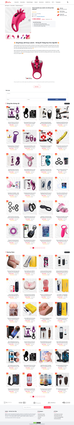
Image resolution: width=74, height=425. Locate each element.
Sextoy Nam (10, 252)
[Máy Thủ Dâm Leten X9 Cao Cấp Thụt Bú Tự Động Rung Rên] (62, 309)
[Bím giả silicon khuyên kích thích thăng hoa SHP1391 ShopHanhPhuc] (46, 309)
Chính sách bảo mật (41, 415)
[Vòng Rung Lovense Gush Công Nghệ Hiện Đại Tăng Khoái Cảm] (46, 160)
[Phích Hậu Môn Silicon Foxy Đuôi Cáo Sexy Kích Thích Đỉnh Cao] (46, 333)
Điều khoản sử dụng (41, 414)
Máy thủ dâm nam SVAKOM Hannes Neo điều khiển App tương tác (13, 295)
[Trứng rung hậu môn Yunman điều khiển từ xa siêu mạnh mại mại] (13, 380)
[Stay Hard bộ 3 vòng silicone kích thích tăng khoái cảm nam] (62, 137)
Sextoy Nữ (16, 2)
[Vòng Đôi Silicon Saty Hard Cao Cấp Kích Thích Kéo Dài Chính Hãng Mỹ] (30, 208)
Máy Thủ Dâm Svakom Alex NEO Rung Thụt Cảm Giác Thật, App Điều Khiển (62, 342)
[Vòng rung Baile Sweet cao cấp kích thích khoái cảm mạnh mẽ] (30, 160)
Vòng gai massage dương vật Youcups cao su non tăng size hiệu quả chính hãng (13, 241)
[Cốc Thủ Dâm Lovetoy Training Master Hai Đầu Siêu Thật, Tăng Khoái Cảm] (13, 356)
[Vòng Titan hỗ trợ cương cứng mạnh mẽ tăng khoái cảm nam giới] (13, 208)
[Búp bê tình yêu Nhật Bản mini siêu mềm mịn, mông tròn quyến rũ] (13, 309)
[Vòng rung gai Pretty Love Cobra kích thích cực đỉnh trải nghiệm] (30, 113)
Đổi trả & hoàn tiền (57, 418)
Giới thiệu (39, 417)
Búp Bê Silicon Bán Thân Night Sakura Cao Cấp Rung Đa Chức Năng (45, 366)
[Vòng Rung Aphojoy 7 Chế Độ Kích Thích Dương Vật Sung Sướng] (13, 137)
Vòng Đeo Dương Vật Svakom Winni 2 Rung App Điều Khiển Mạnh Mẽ (46, 123)
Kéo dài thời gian (30, 2)
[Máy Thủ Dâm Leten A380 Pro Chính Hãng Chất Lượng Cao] (30, 262)
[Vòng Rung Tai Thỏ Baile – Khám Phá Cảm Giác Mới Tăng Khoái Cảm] (13, 184)
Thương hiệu (58, 2)
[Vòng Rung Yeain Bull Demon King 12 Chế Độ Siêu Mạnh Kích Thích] (62, 113)
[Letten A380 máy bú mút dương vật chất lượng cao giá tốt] (30, 309)
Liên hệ (39, 418)
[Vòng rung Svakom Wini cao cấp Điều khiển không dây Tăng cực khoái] (30, 137)
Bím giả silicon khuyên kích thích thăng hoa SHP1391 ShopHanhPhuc (45, 319)
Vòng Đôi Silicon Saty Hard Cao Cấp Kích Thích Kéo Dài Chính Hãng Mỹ (29, 217)
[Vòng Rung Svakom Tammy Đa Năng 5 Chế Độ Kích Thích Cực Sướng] (13, 160)
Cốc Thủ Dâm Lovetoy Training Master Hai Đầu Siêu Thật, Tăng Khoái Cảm (13, 366)
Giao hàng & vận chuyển (58, 414)
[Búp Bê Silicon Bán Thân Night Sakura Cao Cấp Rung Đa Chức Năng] (46, 356)
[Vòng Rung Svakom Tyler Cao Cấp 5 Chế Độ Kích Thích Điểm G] (30, 184)
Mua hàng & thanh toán (58, 415)
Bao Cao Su (41, 2)
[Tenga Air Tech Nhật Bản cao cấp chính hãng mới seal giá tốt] (46, 286)
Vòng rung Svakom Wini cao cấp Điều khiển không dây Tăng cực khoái (29, 147)
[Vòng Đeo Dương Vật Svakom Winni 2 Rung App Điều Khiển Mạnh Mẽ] (46, 113)
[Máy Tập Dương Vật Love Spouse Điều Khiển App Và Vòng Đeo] (30, 231)
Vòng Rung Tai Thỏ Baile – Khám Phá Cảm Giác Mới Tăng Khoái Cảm (13, 194)
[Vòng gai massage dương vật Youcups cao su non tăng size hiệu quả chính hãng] (13, 231)
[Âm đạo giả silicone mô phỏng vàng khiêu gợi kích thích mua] (30, 286)
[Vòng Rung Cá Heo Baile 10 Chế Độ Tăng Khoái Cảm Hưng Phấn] (62, 208)
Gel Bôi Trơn (47, 2)
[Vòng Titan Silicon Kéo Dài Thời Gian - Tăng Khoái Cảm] (62, 160)
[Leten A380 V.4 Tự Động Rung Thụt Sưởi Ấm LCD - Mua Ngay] (62, 286)
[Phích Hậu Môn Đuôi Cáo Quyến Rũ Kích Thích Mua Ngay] (62, 380)
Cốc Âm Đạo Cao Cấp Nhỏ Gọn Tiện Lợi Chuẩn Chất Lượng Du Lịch (29, 389)
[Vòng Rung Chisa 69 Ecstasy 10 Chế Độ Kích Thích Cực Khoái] (46, 184)
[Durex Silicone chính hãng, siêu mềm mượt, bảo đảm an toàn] (62, 184)
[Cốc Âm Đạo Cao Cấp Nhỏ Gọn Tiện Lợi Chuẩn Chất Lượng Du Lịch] (30, 380)
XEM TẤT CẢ (67, 103)
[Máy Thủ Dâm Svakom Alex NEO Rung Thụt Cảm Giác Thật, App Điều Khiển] (62, 333)
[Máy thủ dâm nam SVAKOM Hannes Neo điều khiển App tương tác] (13, 286)
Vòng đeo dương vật (41, 16)
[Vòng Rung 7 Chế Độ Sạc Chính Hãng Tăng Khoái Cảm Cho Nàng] (46, 208)
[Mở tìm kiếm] (67, 2)
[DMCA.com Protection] (37, 422)
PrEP (53, 2)
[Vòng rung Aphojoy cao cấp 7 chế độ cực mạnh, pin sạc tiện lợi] (62, 231)
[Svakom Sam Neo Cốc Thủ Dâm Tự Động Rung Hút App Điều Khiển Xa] (62, 262)
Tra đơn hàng (47, 407)
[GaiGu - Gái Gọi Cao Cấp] (8, 2)
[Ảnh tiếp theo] (29, 20)
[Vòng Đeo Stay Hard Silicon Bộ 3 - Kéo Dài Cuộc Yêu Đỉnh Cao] (46, 231)
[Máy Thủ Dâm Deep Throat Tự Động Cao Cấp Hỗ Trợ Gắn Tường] (13, 333)
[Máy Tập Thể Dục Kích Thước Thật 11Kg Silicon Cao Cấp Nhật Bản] (13, 262)
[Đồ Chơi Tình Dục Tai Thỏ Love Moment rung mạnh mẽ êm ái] (13, 113)
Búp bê (36, 2)
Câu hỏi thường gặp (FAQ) (58, 417)
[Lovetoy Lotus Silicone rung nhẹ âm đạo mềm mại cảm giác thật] (46, 262)
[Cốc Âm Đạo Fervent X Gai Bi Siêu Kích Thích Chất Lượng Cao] (46, 380)
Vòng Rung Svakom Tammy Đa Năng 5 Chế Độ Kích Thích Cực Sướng (13, 170)
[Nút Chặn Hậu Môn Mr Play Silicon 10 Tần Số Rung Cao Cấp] (62, 356)
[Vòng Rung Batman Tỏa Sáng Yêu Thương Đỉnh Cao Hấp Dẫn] (46, 137)
